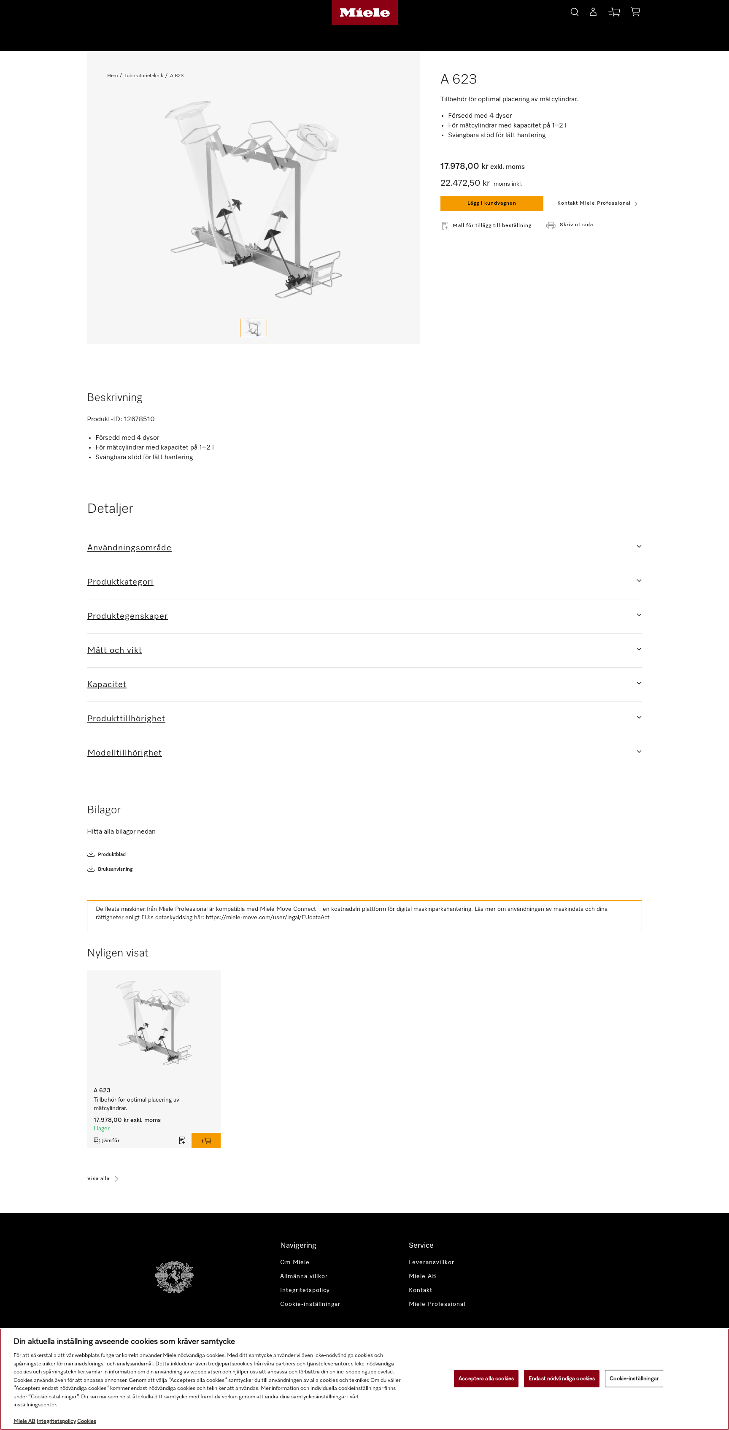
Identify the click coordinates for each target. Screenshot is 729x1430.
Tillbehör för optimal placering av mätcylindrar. (136, 1104)
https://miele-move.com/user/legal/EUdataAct (267, 918)
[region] (364, 1379)
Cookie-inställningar (634, 1378)
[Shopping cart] (635, 13)
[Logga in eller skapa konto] (593, 13)
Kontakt (420, 1290)
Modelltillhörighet (124, 753)
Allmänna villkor (304, 1276)
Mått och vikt (114, 650)
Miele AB (423, 1276)
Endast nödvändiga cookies (562, 1378)
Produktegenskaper (127, 616)
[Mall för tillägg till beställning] (182, 1140)
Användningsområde (129, 548)
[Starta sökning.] (574, 10)
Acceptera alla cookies (486, 1378)
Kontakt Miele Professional (594, 203)
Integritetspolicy (305, 1290)
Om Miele (295, 1262)
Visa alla (98, 1178)
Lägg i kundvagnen (491, 203)
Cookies (86, 1421)
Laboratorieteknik (143, 76)
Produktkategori (120, 582)
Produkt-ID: (104, 419)
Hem (112, 76)
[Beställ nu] (614, 13)
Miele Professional (437, 1304)
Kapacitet (107, 684)
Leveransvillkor (431, 1262)
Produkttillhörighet (126, 719)
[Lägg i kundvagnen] (206, 1140)
